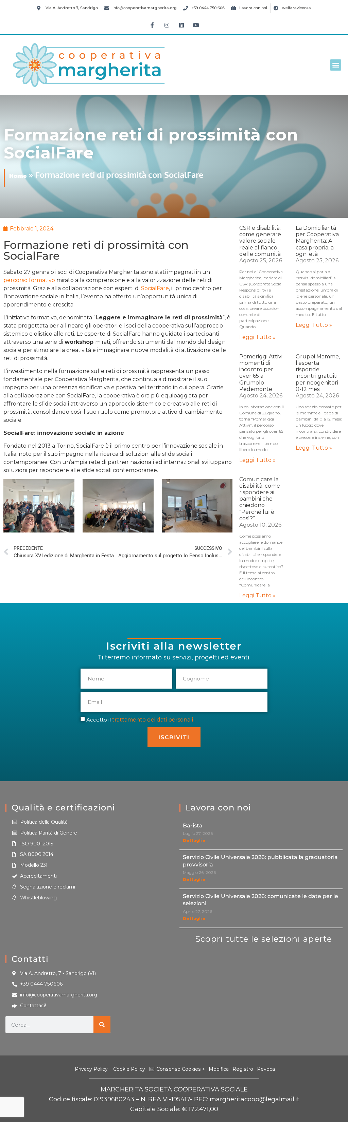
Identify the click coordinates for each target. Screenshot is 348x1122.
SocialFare (155, 288)
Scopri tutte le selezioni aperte (263, 939)
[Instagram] (166, 25)
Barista (193, 825)
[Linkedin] (181, 25)
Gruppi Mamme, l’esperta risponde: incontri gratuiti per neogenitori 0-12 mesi (318, 372)
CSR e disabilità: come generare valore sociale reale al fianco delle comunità (260, 241)
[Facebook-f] (152, 25)
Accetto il (139, 719)
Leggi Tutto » (257, 337)
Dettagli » (194, 840)
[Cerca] (101, 1024)
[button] (335, 65)
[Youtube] (196, 25)
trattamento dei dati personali (152, 719)
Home (18, 176)
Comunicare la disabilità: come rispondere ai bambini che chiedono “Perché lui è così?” (259, 499)
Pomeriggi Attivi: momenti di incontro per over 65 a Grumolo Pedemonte (261, 372)
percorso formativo (29, 280)
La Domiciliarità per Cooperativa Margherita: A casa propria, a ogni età (317, 241)
